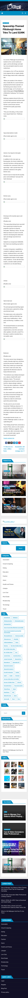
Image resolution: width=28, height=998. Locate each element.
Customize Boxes (17, 655)
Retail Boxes (6, 692)
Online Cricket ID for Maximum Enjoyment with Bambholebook (12, 492)
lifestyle (19, 682)
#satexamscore (7, 639)
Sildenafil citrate (7, 695)
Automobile (6, 559)
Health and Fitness (8, 584)
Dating (5, 568)
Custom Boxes (7, 655)
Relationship (6, 600)
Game (4, 580)
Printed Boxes (7, 689)
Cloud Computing (8, 563)
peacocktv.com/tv (18, 685)
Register (3, 984)
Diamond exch (18, 659)
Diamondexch (7, 662)
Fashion (5, 576)
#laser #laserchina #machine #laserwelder (13, 627)
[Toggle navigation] (25, 13)
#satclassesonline (19, 635)
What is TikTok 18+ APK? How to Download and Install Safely (14, 851)
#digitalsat (15, 617)
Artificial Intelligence (8, 642)
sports (15, 695)
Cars (16, 652)
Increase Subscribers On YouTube (11, 679)
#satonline (16, 639)
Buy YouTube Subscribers (9, 649)
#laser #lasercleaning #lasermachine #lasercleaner (12, 631)
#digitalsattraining (8, 621)
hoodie (11, 675)
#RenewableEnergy (8, 635)
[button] (22, 13)
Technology (6, 605)
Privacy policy (5, 992)
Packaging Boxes (8, 685)
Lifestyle (5, 588)
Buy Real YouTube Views (16, 645)
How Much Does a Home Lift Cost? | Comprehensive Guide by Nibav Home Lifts (14, 744)
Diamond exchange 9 (8, 665)
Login (2, 981)
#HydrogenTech (7, 624)
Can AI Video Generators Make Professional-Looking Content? (14, 834)
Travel (4, 609)
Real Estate (6, 487)
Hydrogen (17, 675)
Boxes (17, 642)
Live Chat (5, 592)
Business (6, 645)
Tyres (18, 699)
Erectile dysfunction (8, 672)
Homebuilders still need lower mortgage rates (19, 449)
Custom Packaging (8, 659)
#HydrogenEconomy (19, 621)
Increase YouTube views (9, 682)
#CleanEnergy (7, 617)
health (5, 675)
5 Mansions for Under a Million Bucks (8, 449)
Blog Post (4, 988)
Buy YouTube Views (8, 652)
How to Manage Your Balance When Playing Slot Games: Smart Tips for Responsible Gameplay (13, 725)
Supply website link (9, 438)
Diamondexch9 (16, 662)
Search (4, 543)
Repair (14, 689)
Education (6, 572)
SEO (13, 692)
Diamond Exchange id (8, 669)
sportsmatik (6, 699)
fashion (17, 672)
